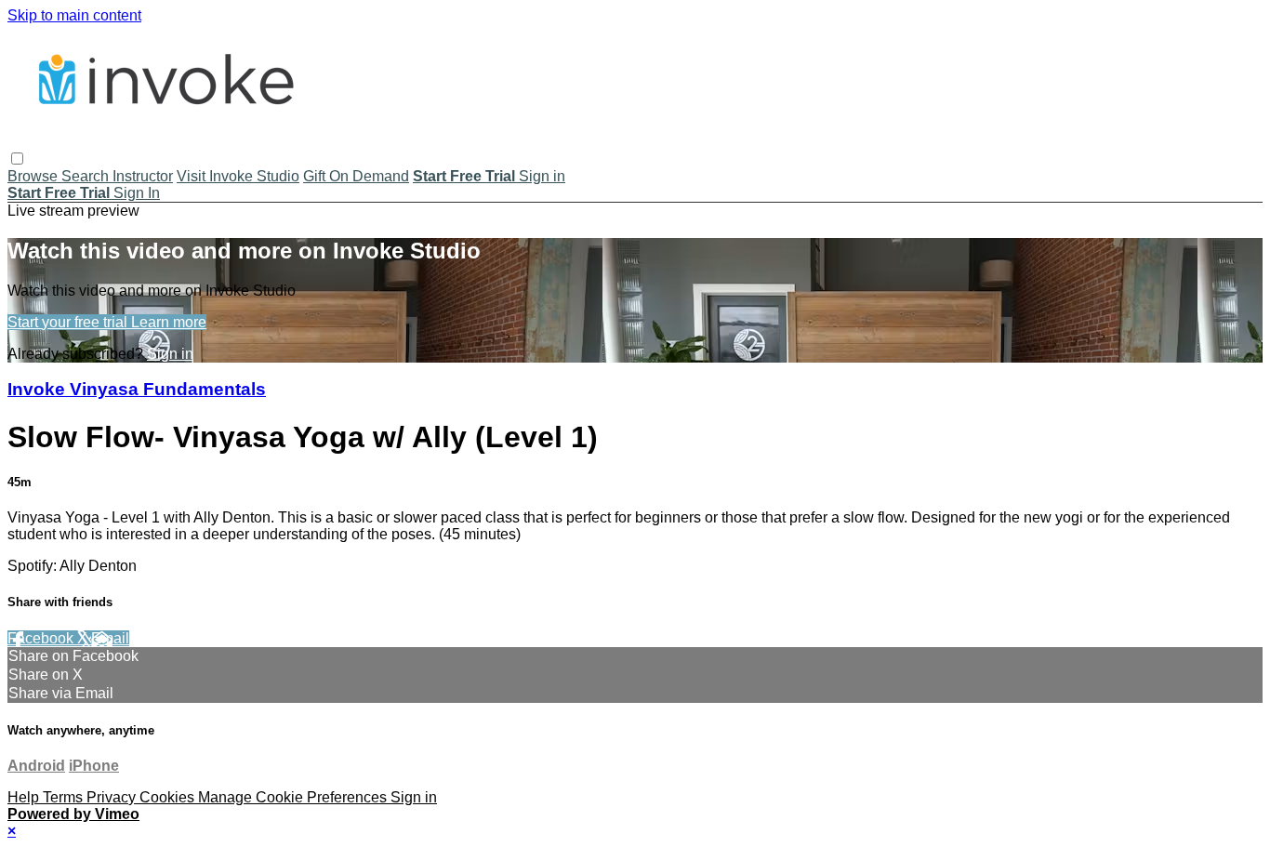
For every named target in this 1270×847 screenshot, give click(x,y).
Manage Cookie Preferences (294, 797)
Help (25, 797)
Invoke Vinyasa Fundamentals (136, 389)
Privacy (112, 797)
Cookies (168, 797)
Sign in (542, 176)
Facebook (42, 638)
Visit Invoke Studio (238, 176)
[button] (17, 158)
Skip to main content (74, 15)
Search (86, 176)
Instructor (142, 176)
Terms (64, 797)
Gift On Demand (356, 176)
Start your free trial (69, 322)
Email (110, 638)
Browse (34, 176)
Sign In (136, 193)
